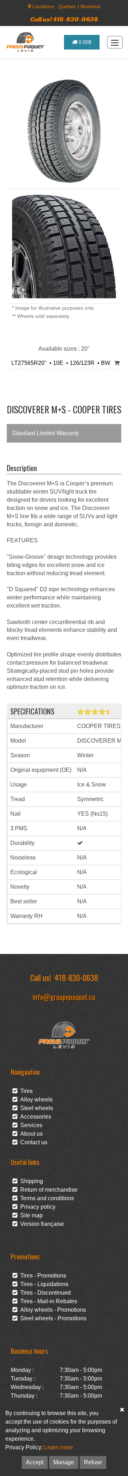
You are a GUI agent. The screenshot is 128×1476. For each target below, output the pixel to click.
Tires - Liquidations (42, 1284)
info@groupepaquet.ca (64, 996)
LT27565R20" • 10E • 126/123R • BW (59, 363)
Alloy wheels (35, 1099)
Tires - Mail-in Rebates (47, 1301)
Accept (34, 1462)
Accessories (34, 1117)
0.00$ (84, 42)
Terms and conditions (45, 1198)
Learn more (58, 1447)
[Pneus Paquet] (26, 42)
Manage (63, 1462)
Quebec (67, 6)
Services (29, 1125)
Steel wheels (35, 1108)
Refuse (93, 1462)
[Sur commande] (116, 363)
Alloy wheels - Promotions (51, 1310)
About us (30, 1134)
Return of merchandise (47, 1190)
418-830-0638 (76, 977)
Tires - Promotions (41, 1276)
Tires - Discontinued (44, 1293)
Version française (40, 1224)
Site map (30, 1215)
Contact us (32, 1142)
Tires (25, 1091)
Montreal (90, 6)
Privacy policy (36, 1207)
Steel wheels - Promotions (51, 1318)
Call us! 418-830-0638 (64, 19)
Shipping (30, 1181)
